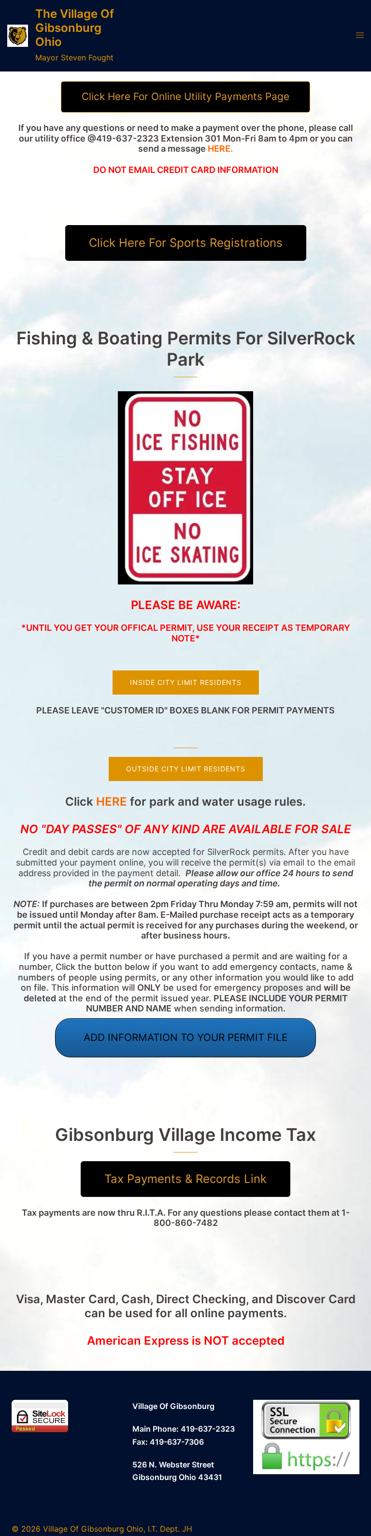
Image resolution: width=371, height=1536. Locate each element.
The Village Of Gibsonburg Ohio (74, 28)
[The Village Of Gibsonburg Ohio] (17, 36)
